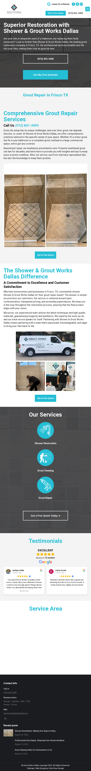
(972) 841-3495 (75, 13)
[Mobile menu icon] (87, 9)
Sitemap (30, 768)
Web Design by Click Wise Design (50, 768)
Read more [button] (24, 591)
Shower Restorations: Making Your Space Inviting (35, 731)
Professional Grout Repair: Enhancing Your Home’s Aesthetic (39, 740)
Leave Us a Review (60, 4)
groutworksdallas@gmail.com (16, 713)
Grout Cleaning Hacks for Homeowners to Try (33, 750)
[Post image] (8, 732)
